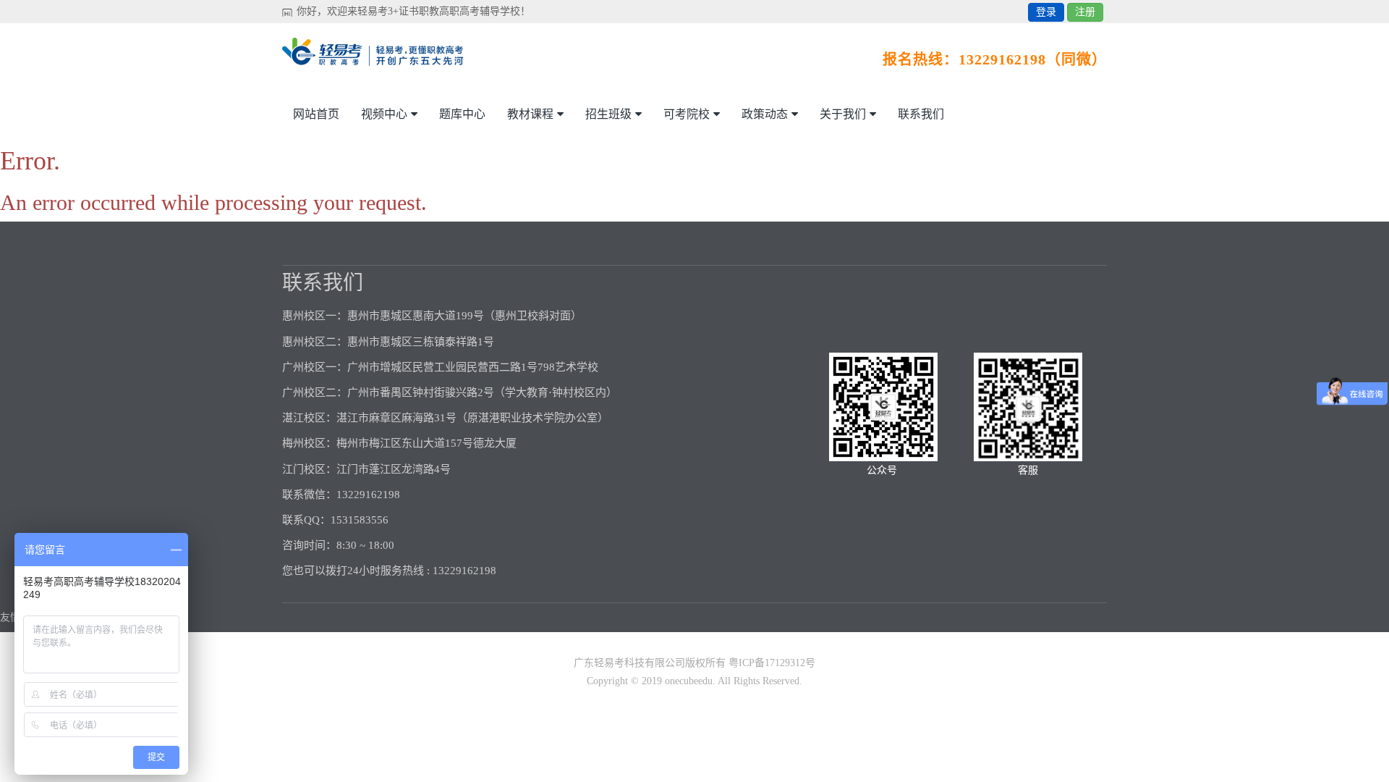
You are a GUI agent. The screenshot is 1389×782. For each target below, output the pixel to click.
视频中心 (384, 114)
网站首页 (316, 114)
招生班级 (608, 114)
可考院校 (686, 114)
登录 (1046, 12)
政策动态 (765, 114)
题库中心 (462, 114)
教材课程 (530, 114)
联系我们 (921, 114)
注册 (1085, 12)
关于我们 (843, 114)
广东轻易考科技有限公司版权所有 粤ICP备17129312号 (694, 662)
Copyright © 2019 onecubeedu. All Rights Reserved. (694, 681)
